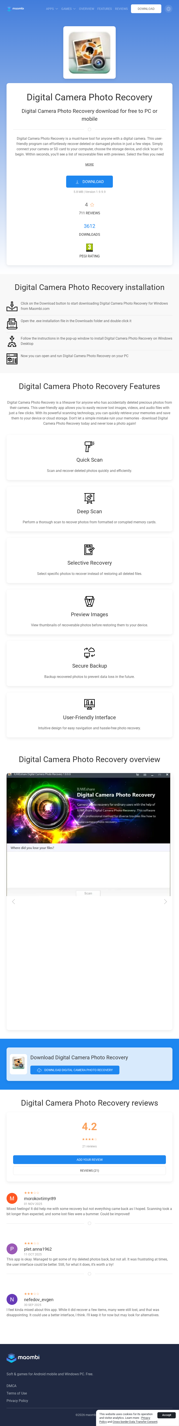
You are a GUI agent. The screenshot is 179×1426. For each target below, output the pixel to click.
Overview (86, 8)
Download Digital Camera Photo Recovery (78, 1070)
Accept (166, 1415)
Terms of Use (17, 1393)
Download (146, 8)
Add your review (90, 1159)
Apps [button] (50, 8)
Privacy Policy (17, 1401)
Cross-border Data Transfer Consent (135, 1421)
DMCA (11, 1386)
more (89, 164)
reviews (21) (89, 1170)
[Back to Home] (15, 8)
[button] (168, 9)
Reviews (121, 8)
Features (104, 8)
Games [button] (66, 8)
